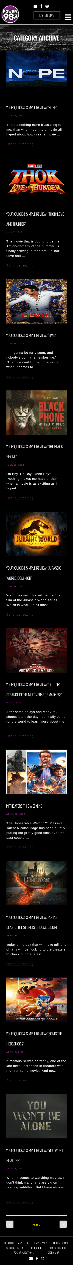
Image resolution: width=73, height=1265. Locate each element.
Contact (9, 1243)
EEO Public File (58, 1248)
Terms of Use (61, 1243)
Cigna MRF (53, 1252)
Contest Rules (15, 1248)
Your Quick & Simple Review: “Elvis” (31, 335)
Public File (36, 1248)
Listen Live (46, 15)
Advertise (24, 1243)
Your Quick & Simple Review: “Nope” (31, 107)
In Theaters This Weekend (24, 806)
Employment (41, 1243)
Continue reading (19, 144)
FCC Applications (24, 1252)
